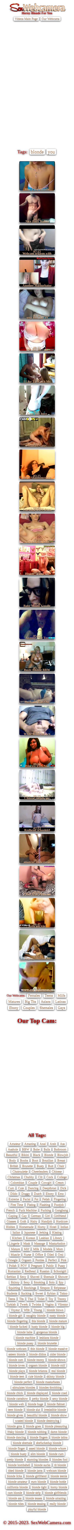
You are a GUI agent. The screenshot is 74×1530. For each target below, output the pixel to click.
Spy (61, 1282)
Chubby (29, 1177)
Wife (27, 1309)
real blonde (58, 1370)
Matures (14, 1001)
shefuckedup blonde (48, 1442)
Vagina (49, 1304)
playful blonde (37, 1509)
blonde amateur (17, 1481)
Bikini (25, 1154)
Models (47, 1249)
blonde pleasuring (56, 1426)
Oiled (50, 1254)
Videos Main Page (26, 18)
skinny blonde (55, 1376)
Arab (53, 1143)
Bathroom (60, 1149)
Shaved (34, 1276)
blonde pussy (25, 1343)
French (10, 1210)
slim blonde (38, 1453)
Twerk (24, 1304)
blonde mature (58, 1321)
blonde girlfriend (36, 1476)
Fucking (46, 1210)
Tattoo (63, 1293)
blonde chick (15, 1393)
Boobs (24, 1160)
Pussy (61, 1265)
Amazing (30, 1143)
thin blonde (37, 1348)
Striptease (60, 1287)
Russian (45, 1271)
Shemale (48, 1276)
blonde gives (15, 1415)
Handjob (46, 1221)
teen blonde (15, 1409)
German (36, 1215)
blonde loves (17, 1365)
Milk (36, 1249)
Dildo (13, 1193)
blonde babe (24, 1332)
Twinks (36, 1304)
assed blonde (37, 1448)
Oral (60, 1254)
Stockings (30, 1287)
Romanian (14, 1271)
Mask (26, 1243)
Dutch (38, 1193)
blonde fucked (18, 1326)
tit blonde (60, 1465)
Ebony (13, 1008)
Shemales (46, 1008)
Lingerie (14, 1243)
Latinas (60, 1001)
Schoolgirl (59, 1271)
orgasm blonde (38, 1365)
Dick (63, 1188)
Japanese (29, 1232)
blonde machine (25, 1337)
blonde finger (16, 1448)
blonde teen (17, 1376)
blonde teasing (37, 1503)
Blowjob (62, 1154)
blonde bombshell (19, 1465)
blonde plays (17, 1370)
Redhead (30, 1271)
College (62, 1177)
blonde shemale (22, 1442)
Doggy (25, 1193)
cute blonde (35, 1376)
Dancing (33, 1188)
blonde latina (59, 1437)
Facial (26, 1199)
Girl (47, 1215)
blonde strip (33, 1492)
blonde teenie (59, 1476)
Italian (16, 1232)
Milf (26, 1249)
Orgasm (26, 1260)
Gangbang (61, 1210)
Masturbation (57, 1243)
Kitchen (17, 1238)
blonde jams (34, 1470)
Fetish (46, 1199)
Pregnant (36, 1265)
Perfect (52, 1260)
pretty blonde (15, 1459)
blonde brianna (38, 1370)
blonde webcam (16, 1348)
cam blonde (15, 1492)
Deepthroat (49, 1188)
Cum (11, 1188)
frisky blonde (15, 1431)
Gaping (13, 1215)
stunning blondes (37, 1459)
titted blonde (15, 1470)
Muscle (15, 1254)
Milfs (61, 995)
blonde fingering (17, 1321)
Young (38, 1309)
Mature (15, 1249)
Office (39, 1254)
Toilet (40, 1298)
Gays (61, 1008)
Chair (60, 1166)
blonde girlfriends (56, 1492)
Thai (30, 1298)
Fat (36, 1199)
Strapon (45, 1287)
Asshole (13, 1149)
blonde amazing (56, 1498)
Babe (36, 1149)
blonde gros (14, 1426)
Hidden (10, 1226)
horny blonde (59, 1487)
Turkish (11, 1304)
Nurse (27, 1254)
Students (12, 1293)
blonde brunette (47, 1343)
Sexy (23, 1276)
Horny (41, 1226)
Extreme (13, 1199)
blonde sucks (42, 1465)
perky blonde (40, 1398)
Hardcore (62, 1221)
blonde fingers (39, 1437)
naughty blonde (36, 1315)
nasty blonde (57, 1315)
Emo (61, 1193)
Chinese (57, 1171)
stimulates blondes (23, 1387)
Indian (64, 1226)
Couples (29, 1008)
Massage (39, 1243)
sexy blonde (59, 1398)
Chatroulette (20, 1171)
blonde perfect (23, 1381)
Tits (21, 1298)
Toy (50, 1298)
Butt (50, 1166)
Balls (47, 1149)
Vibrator (63, 1304)
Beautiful (11, 1154)
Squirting (14, 1287)
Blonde (48, 1154)
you (51, 151)
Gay (24, 1215)
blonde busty (19, 1453)
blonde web (16, 1404)
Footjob (59, 1204)
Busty (40, 1166)
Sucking (26, 1293)
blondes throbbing (50, 1387)
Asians (46, 1001)
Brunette (27, 1166)
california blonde (17, 1487)
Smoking (39, 1282)
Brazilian (47, 1160)
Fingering (60, 1199)
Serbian (11, 1276)
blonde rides (16, 1503)
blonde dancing (16, 1437)
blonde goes (33, 1426)
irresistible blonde (55, 1409)
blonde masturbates (48, 1381)
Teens (49, 995)
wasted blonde (24, 1420)
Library (57, 1238)
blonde (37, 151)
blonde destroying (48, 1420)
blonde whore (57, 1448)
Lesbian (44, 1238)
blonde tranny (35, 1359)
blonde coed (59, 1393)
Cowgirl (46, 1182)
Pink (64, 1260)
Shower (63, 1276)
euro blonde (38, 1481)
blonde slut (33, 1409)
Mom (59, 1249)
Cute (21, 1188)
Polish (13, 1265)
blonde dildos (37, 1354)
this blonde (38, 1321)
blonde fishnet (56, 1404)
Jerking (43, 1232)
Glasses (11, 1221)
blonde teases (33, 1498)
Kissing (57, 1232)
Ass (62, 1143)
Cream (59, 1182)
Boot (35, 1160)
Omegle (13, 1260)
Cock (49, 1177)
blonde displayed (37, 1393)
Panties (39, 1260)
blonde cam (16, 1359)
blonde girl (15, 1315)
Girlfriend (60, 1215)
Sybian (51, 1293)
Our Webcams (50, 18)
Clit (40, 1177)
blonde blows (55, 1309)
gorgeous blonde (46, 1332)
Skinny (15, 1282)
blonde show (59, 1415)
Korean (30, 1238)
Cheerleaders (40, 1171)
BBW (25, 1149)
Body (12, 1160)
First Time (16, 1204)
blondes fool (59, 1459)
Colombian (17, 1182)
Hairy (33, 1221)
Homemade (26, 1226)
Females (34, 995)
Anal (43, 1143)
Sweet (39, 1293)
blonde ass (15, 1498)
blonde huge (35, 1404)
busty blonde (39, 1326)
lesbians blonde (48, 1337)
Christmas (13, 1177)
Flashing (44, 1204)
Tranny (61, 1298)
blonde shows (56, 1359)
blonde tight (39, 1487)
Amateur (14, 1143)
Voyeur (15, 1309)
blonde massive (57, 1348)
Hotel (53, 1226)
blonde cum (56, 1453)
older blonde (58, 1354)
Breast (61, 1160)
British (14, 1166)
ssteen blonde (16, 1354)
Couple (32, 1182)
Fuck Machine (28, 1210)
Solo (52, 1282)
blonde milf (58, 1365)
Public (50, 1265)
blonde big (58, 1326)
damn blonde (59, 1431)
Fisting (31, 1204)
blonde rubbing (37, 1431)
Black (36, 1154)
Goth (23, 1221)
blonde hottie (58, 1481)
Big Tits (30, 1001)
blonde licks (14, 1476)
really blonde (58, 1503)
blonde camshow (17, 1398)
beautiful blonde (37, 1415)
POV (24, 1265)
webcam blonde (56, 1470)
